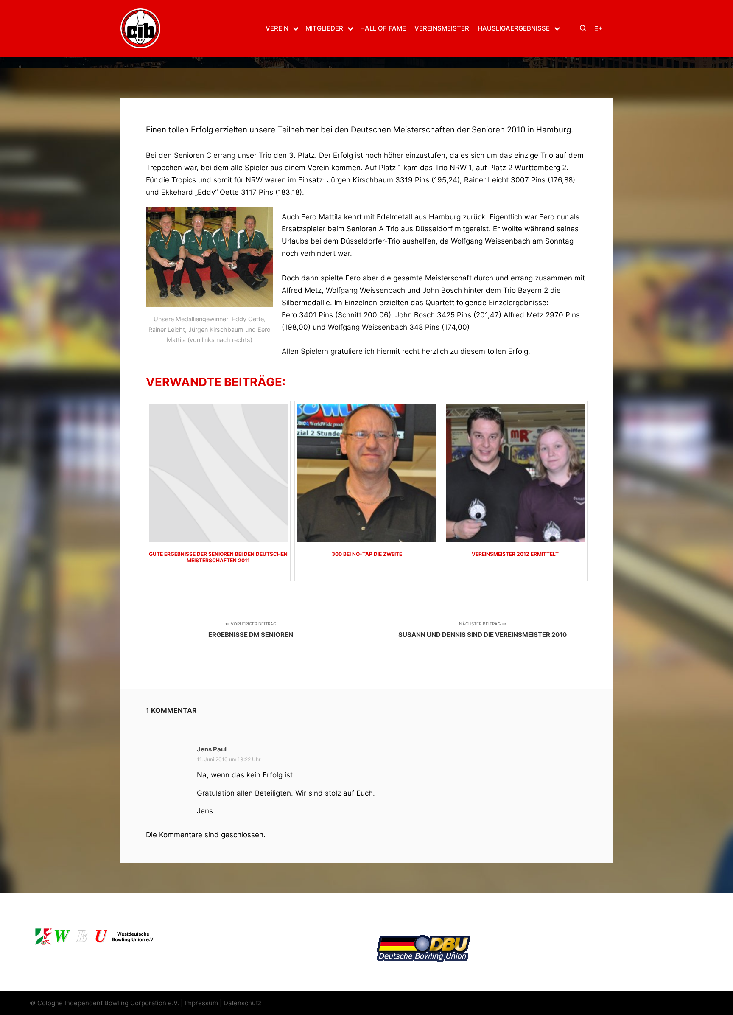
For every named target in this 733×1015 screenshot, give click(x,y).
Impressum (201, 1003)
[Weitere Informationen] (598, 28)
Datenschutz (242, 1003)
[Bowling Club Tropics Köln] (140, 28)
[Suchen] (583, 28)
